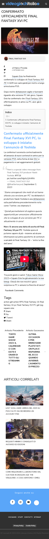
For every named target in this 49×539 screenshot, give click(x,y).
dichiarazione (39, 199)
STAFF (20, 517)
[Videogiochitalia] (22, 4)
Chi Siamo (12, 517)
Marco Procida (20, 68)
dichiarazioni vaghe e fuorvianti (29, 91)
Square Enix (17, 76)
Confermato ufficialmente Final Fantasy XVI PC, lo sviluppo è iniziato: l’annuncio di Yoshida (23, 123)
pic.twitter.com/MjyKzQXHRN (20, 178)
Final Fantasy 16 (33, 98)
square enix (9, 308)
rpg (41, 305)
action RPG (18, 301)
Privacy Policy (18, 526)
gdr (38, 305)
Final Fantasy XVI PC (26, 305)
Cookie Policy (30, 526)
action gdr (8, 301)
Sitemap (37, 517)
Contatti (28, 517)
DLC (36, 159)
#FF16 (18, 175)
